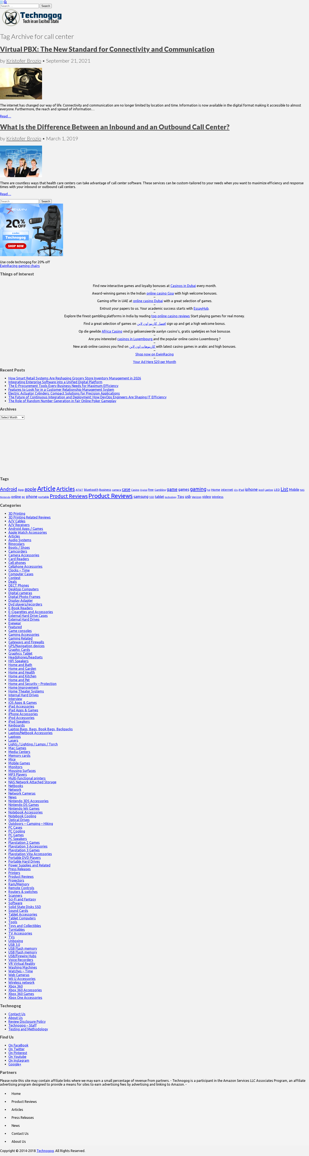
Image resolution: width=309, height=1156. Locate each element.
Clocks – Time (19, 570)
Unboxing (15, 941)
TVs (11, 937)
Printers (14, 873)
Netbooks (15, 786)
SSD (151, 496)
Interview (15, 699)
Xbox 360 (15, 986)
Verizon (196, 497)
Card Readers (18, 559)
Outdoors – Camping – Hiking (30, 824)
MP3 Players (17, 774)
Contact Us (16, 1014)
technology (170, 497)
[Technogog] (32, 26)
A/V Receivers (19, 525)
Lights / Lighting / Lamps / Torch (33, 744)
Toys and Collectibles (24, 926)
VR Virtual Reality (21, 963)
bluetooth (91, 489)
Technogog (45, 1151)
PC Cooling (16, 831)
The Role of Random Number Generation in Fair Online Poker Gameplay (62, 401)
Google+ (14, 1064)
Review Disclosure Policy (27, 1021)
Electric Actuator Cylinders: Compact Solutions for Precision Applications (64, 393)
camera (116, 489)
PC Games (16, 835)
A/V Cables (16, 521)
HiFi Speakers (18, 661)
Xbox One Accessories (25, 997)
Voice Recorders (20, 960)
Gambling (160, 489)
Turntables (16, 929)
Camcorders (17, 551)
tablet (159, 497)
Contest (14, 578)
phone (31, 496)
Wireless (217, 497)
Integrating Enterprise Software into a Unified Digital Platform (55, 382)
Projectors (16, 880)
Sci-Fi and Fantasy (22, 899)
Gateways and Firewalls (26, 642)
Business (105, 489)
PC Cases (15, 827)
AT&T (79, 489)
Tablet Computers (22, 918)
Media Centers (19, 752)
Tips (180, 497)
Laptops (14, 737)
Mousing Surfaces (22, 771)
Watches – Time (20, 971)
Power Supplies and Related (29, 865)
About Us (15, 1018)
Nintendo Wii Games (24, 808)
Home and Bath (20, 665)
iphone (251, 489)
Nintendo (5, 497)
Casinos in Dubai (183, 286)
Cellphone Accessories (25, 566)
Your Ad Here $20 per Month (154, 362)
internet (227, 489)
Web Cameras (18, 975)
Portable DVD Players (24, 858)
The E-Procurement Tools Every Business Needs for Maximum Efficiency (63, 386)
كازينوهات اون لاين (142, 346)
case (126, 489)
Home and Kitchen (22, 676)
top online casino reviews (170, 316)
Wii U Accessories (22, 979)
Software (15, 903)
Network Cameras (22, 793)
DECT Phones (18, 585)
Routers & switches (23, 892)
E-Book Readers (20, 608)
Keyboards (16, 725)
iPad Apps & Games (23, 710)
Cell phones (17, 563)
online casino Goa (160, 293)
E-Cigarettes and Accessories (30, 612)
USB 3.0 (14, 945)
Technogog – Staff (22, 1025)
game (172, 489)
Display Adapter (20, 600)
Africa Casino (112, 331)
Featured (15, 627)
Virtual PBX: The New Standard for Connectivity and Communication (107, 49)
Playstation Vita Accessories (30, 854)
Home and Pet (19, 680)
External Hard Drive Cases (28, 615)
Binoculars (16, 544)
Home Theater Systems (26, 691)
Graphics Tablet (20, 653)
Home (215, 489)
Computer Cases (20, 574)
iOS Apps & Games (22, 702)
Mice (12, 759)
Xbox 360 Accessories (25, 990)
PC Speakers (17, 839)
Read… (5, 116)
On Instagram (18, 1060)
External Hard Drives (24, 619)
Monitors (15, 767)
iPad (241, 489)
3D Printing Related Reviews (29, 517)
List (284, 489)
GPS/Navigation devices (26, 646)
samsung (140, 496)
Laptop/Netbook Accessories (30, 733)
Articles (65, 489)
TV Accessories (20, 933)
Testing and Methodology (28, 1029)
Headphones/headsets (25, 657)
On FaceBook (18, 1045)
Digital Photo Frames (24, 597)
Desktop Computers (23, 589)
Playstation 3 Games (24, 850)
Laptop (269, 489)
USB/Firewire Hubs (22, 956)
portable (43, 497)
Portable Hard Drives (24, 861)
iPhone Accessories (23, 714)
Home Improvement (23, 687)
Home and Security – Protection (32, 684)
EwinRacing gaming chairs (20, 266)
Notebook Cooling (22, 816)
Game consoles (20, 631)
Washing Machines (22, 967)
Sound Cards (18, 910)
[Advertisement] (154, 445)
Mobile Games (19, 763)
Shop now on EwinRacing (154, 354)
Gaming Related (20, 638)
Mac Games (17, 748)
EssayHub (201, 308)
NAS (302, 490)
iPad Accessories (21, 706)
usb (188, 496)
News (12, 797)
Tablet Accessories (22, 914)
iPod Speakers (19, 721)
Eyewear (14, 623)
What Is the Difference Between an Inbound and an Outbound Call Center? (115, 127)
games (183, 489)
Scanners (15, 895)
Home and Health (21, 672)
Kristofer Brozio (23, 61)
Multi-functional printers (27, 778)
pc (23, 497)
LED (277, 489)
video (206, 497)
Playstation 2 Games (24, 842)
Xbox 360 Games (21, 994)
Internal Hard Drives (23, 695)
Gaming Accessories (23, 634)
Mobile (294, 489)
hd (208, 489)
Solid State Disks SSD (24, 907)
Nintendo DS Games (23, 805)
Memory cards (19, 755)
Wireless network (21, 982)
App (21, 489)
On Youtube (17, 1057)
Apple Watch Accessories (27, 532)
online (16, 497)
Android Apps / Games (25, 529)
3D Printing (16, 513)
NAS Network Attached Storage (32, 782)
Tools (12, 922)
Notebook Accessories (25, 812)
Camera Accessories (23, 555)
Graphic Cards (19, 650)
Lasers (13, 740)
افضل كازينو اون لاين (151, 323)
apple (30, 489)
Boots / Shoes (19, 547)
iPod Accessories (21, 718)
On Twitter (16, 1049)
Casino (135, 489)
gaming (198, 489)
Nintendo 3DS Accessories (28, 801)
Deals (12, 581)
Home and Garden (22, 668)
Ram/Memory (18, 884)
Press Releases (19, 869)
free (151, 489)
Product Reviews (69, 496)
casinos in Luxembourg (135, 339)
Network (14, 789)
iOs (236, 489)
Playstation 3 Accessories (28, 846)
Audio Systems (19, 540)
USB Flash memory (22, 948)
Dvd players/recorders (25, 604)
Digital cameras (20, 593)
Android (8, 489)
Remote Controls (21, 888)
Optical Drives (19, 820)
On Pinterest (17, 1053)
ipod (261, 489)
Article (46, 488)
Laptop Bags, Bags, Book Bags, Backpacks (40, 729)
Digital (143, 490)
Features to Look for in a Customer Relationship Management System (61, 389)
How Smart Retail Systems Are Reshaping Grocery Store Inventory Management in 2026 (74, 378)
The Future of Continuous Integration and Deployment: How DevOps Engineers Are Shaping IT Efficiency (87, 397)
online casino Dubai (148, 301)
